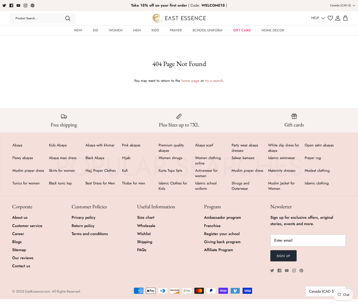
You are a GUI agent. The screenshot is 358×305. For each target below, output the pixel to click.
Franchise (212, 226)
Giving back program (222, 242)
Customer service (27, 226)
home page (190, 80)
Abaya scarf (204, 145)
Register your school (222, 234)
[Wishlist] (330, 18)
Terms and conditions (90, 234)
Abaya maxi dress (62, 158)
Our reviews (22, 258)
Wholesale (146, 226)
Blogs (17, 242)
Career (18, 234)
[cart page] (345, 18)
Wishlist (144, 234)
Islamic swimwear (281, 158)
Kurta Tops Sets (170, 170)
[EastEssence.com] (179, 18)
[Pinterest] (32, 5)
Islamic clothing (317, 183)
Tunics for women (26, 183)
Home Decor (273, 30)
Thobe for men (133, 183)
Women (115, 30)
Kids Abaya (57, 145)
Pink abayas (131, 145)
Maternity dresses (281, 170)
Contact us (21, 266)
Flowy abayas (22, 158)
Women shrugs (170, 158)
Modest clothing (317, 170)
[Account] (338, 18)
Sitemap (19, 250)
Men (137, 30)
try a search (214, 80)
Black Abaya (94, 158)
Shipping (144, 242)
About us (20, 217)
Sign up (283, 256)
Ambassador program (222, 217)
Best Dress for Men (100, 183)
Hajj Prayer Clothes (100, 170)
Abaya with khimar (99, 145)
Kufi (125, 170)
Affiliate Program (218, 250)
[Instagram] (25, 5)
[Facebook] (11, 5)
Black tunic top (60, 183)
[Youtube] (18, 5)
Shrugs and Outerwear (240, 186)
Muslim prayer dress (28, 170)
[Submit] (68, 18)
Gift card (242, 30)
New (78, 30)
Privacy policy (83, 217)
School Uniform (207, 30)
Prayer (176, 30)
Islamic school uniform (206, 186)
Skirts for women (62, 170)
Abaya (17, 145)
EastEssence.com (37, 291)
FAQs (141, 250)
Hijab (126, 158)
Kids (155, 30)
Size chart (145, 217)
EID (95, 30)
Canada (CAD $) (340, 5)
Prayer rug (313, 158)
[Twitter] (4, 5)
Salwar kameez (243, 158)
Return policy (83, 226)
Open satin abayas (319, 145)
